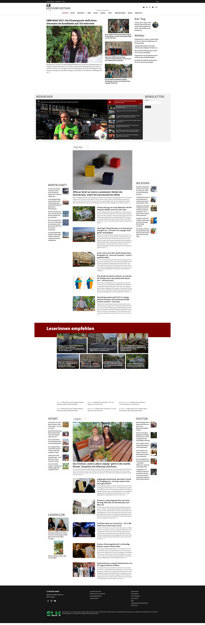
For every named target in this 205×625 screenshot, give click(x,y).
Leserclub (56, 515)
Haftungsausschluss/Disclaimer (139, 603)
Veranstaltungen (120, 13)
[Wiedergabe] (71, 119)
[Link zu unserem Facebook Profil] (149, 7)
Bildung (103, 13)
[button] (75, 13)
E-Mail (147, 100)
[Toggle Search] (156, 7)
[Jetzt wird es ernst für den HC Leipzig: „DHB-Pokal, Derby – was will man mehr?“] (65, 425)
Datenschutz (134, 605)
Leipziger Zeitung (50, 1)
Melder (130, 13)
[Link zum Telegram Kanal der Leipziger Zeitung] (152, 7)
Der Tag (140, 19)
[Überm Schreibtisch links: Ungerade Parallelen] (58, 547)
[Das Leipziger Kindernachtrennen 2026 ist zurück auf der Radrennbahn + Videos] (65, 450)
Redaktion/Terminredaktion (97, 593)
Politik (72, 13)
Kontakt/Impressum (95, 591)
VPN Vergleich (135, 593)
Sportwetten (134, 598)
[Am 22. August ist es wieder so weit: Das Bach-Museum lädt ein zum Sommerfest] (153, 453)
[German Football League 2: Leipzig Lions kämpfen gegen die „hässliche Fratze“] (65, 467)
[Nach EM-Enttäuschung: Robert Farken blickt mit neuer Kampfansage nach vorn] (65, 434)
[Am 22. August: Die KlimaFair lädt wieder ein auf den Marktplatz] (153, 445)
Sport (110, 13)
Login (157, 1)
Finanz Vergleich (135, 596)
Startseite (65, 13)
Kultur (96, 13)
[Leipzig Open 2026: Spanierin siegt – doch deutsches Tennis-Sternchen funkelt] (65, 458)
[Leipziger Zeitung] (58, 7)
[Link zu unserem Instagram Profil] (146, 7)
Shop (64, 1)
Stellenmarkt (58, 1)
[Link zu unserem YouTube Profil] (143, 7)
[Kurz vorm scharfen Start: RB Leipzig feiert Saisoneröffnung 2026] (65, 442)
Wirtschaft (81, 13)
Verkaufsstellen (94, 598)
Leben (89, 13)
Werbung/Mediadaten (96, 596)
